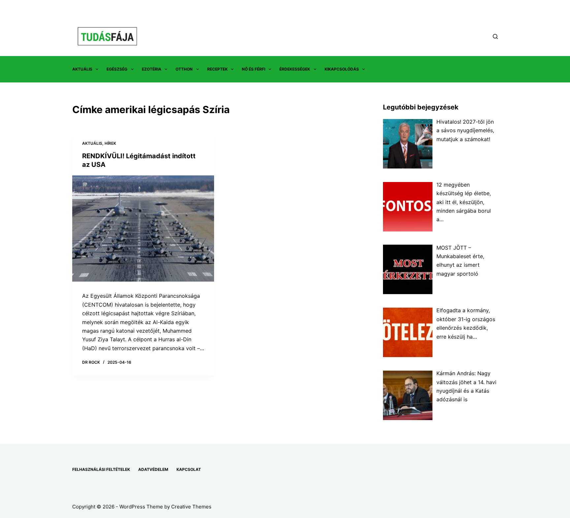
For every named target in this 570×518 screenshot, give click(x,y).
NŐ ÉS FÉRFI (253, 69)
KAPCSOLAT (188, 469)
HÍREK (110, 143)
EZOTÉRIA (151, 69)
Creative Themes (191, 506)
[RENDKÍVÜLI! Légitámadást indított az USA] (143, 228)
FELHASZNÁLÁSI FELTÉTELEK (101, 469)
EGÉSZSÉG (117, 69)
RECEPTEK (217, 69)
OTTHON (184, 69)
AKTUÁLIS (82, 69)
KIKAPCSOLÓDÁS (342, 69)
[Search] (495, 36)
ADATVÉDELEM (153, 469)
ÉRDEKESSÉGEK (294, 69)
